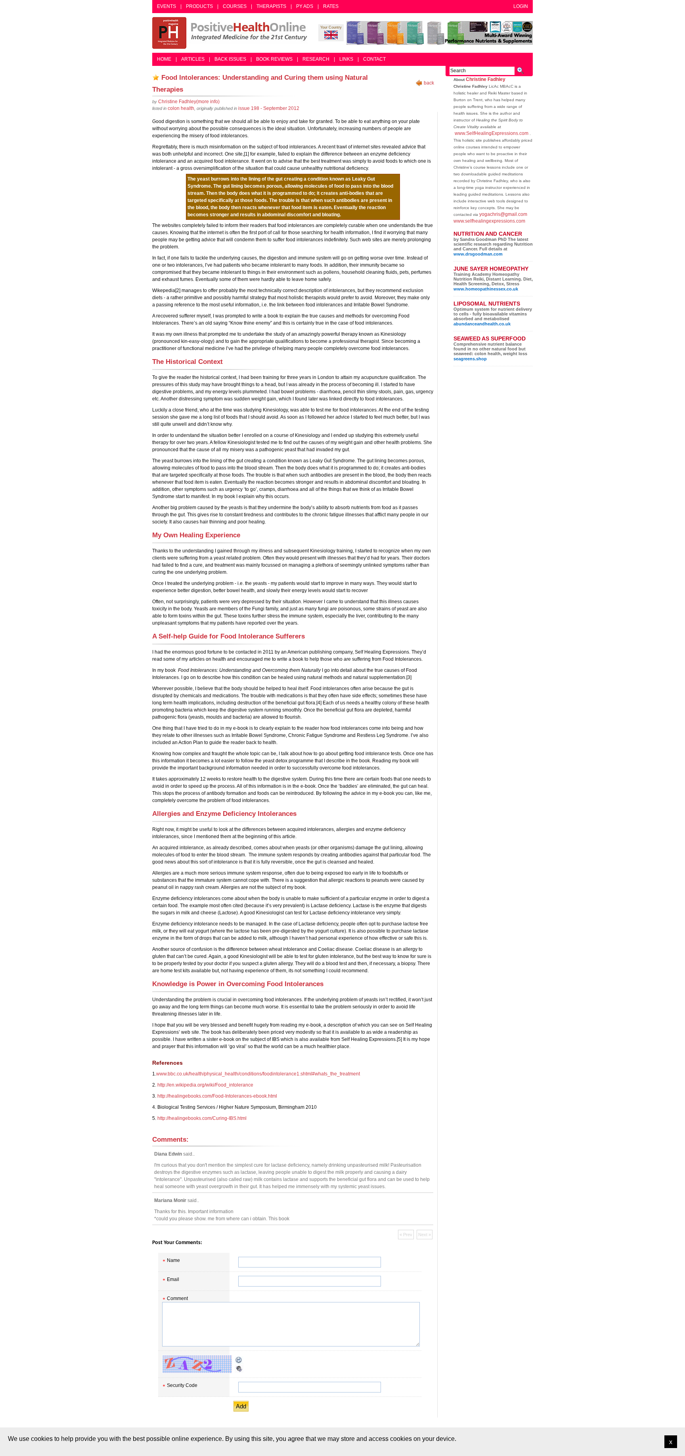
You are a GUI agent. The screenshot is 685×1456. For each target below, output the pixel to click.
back (429, 83)
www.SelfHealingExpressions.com (491, 133)
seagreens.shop (470, 358)
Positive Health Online (231, 33)
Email (173, 1279)
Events (166, 6)
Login (520, 6)
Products (199, 6)
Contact (374, 59)
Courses (235, 6)
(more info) (189, 101)
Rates (331, 6)
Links (346, 59)
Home (164, 59)
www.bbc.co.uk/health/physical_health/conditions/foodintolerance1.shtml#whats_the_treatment (258, 1074)
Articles (193, 59)
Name (173, 1260)
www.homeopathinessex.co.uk (485, 289)
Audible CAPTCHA (239, 1369)
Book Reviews (274, 59)
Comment (177, 1298)
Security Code (182, 1385)
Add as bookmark (155, 77)
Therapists (271, 6)
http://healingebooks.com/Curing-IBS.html (202, 1118)
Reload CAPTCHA (239, 1360)
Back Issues (230, 59)
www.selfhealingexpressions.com (489, 221)
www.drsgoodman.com (478, 254)
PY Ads (304, 6)
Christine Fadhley (485, 79)
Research (315, 59)
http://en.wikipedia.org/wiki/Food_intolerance (205, 1085)
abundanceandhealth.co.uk (482, 323)
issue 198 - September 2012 (268, 108)
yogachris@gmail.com (503, 214)
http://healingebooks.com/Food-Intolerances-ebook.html (217, 1096)
